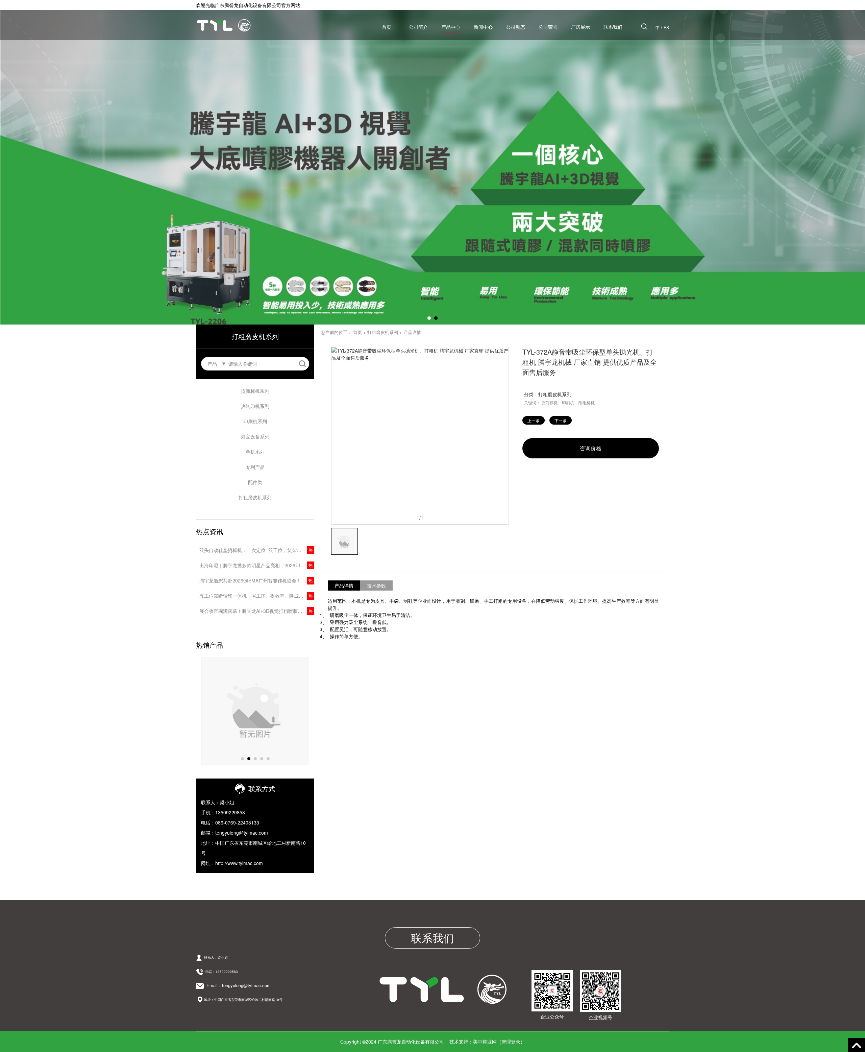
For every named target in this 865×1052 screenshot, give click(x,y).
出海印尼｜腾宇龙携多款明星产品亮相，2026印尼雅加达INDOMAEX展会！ (256, 565)
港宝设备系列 (255, 436)
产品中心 (450, 26)
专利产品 (255, 466)
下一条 (560, 420)
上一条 (533, 420)
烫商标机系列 (255, 390)
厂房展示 (580, 26)
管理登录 (510, 1041)
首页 (386, 26)
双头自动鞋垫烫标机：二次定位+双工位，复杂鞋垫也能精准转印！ (256, 550)
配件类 (255, 482)
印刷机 (568, 402)
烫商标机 (549, 402)
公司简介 (418, 26)
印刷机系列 (255, 421)
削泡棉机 (586, 402)
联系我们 (612, 26)
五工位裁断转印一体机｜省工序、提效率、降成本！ (253, 595)
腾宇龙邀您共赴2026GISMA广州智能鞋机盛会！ (250, 580)
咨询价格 (590, 448)
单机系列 (255, 451)
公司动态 (515, 26)
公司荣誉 (548, 26)
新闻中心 (483, 26)
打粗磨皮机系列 (255, 497)
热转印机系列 (255, 406)
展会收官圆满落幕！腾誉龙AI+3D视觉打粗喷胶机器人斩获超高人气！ (256, 610)
